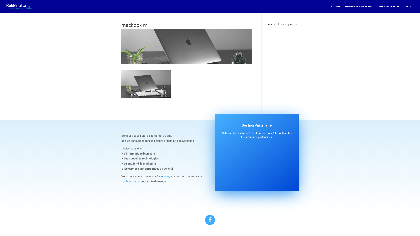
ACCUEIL (336, 6)
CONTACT (409, 6)
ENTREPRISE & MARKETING (360, 6)
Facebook (163, 176)
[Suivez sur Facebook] (210, 220)
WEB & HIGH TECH (389, 6)
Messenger (133, 181)
